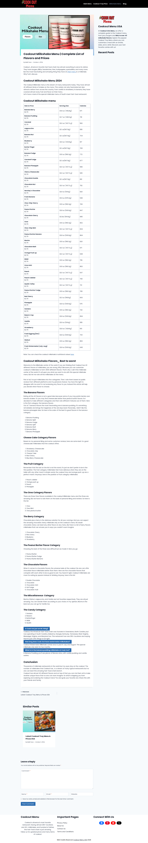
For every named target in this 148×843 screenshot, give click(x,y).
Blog (124, 4)
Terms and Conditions (65, 832)
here (72, 354)
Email (48, 794)
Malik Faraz (28, 62)
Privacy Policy (62, 823)
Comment (26, 771)
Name (24, 794)
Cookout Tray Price (100, 4)
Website (74, 794)
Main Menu (88, 4)
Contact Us (61, 829)
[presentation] (39, 721)
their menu (71, 72)
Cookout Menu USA (80, 840)
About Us (60, 826)
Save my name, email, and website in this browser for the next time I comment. (48, 799)
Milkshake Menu (115, 4)
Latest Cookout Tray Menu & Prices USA (35, 693)
